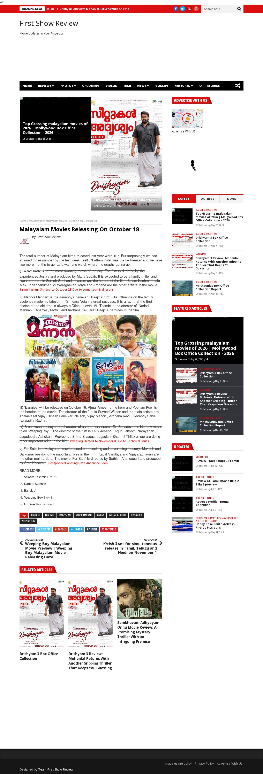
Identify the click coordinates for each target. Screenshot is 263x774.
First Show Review (49, 23)
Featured (182, 86)
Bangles (31, 407)
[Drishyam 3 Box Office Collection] (126, 154)
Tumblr (93, 529)
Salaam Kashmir (33, 271)
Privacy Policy (204, 763)
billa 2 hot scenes (204, 477)
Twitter (45, 529)
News (141, 86)
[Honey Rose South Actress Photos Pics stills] (182, 524)
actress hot (202, 457)
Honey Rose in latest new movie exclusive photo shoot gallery (217, 519)
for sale (49, 515)
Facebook (28, 529)
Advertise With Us (229, 763)
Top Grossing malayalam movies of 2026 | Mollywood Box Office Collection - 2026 (55, 128)
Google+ (62, 529)
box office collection (206, 209)
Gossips (161, 86)
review (100, 515)
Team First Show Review (55, 769)
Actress (207, 199)
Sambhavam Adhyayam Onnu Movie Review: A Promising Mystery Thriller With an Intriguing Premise (138, 632)
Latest (183, 199)
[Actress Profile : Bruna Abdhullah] (182, 504)
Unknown (30, 138)
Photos (66, 86)
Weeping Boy (36, 221)
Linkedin (78, 529)
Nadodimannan (84, 515)
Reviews (45, 86)
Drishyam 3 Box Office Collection (124, 200)
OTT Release (209, 86)
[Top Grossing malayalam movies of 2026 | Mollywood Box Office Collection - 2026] (182, 216)
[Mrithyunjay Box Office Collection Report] (182, 288)
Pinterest (110, 529)
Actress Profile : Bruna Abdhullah (212, 503)
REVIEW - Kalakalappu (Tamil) (217, 461)
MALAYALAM (65, 515)
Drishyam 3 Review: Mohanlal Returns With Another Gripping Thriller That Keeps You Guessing (103, 9)
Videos (111, 86)
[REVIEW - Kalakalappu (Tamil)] (182, 463)
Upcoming (90, 86)
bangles (35, 515)
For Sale (30, 448)
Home (27, 86)
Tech (127, 86)
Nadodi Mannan (36, 296)
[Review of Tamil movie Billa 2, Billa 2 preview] (182, 483)
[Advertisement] (169, 47)
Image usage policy (178, 763)
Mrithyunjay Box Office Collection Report (212, 287)
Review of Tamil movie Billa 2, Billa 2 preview (218, 482)
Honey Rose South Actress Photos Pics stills (215, 525)
